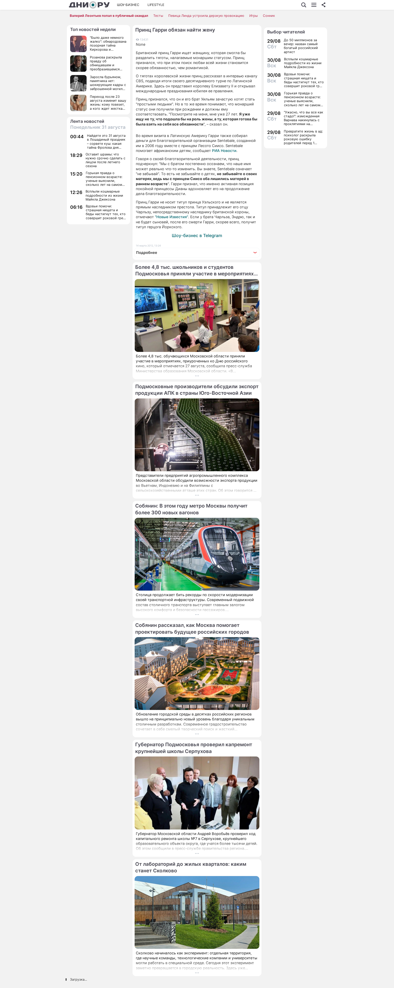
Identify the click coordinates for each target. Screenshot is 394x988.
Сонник (269, 16)
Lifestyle (156, 5)
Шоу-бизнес (128, 5)
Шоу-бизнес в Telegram (197, 235)
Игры (253, 16)
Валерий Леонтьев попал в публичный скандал (109, 16)
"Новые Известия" (171, 217)
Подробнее (146, 252)
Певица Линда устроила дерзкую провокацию (206, 16)
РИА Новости (224, 150)
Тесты (158, 16)
